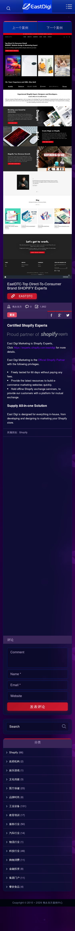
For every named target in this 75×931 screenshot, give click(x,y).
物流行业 (14, 842)
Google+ (60, 315)
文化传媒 (14, 779)
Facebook (51, 315)
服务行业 (14, 824)
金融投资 (14, 869)
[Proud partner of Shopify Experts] (37, 334)
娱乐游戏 (14, 770)
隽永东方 (17, 306)
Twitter (68, 315)
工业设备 (14, 806)
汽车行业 (14, 833)
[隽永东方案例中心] (37, 6)
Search (8, 8)
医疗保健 (14, 788)
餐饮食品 (14, 886)
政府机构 (14, 761)
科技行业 (14, 851)
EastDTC (24, 296)
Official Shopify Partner (51, 360)
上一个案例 (20, 27)
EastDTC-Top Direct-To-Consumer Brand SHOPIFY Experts (34, 285)
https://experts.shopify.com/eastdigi (34, 347)
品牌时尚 (14, 797)
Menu (69, 6)
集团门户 (14, 877)
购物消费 (14, 860)
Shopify (23, 432)
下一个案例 (55, 27)
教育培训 (14, 815)
